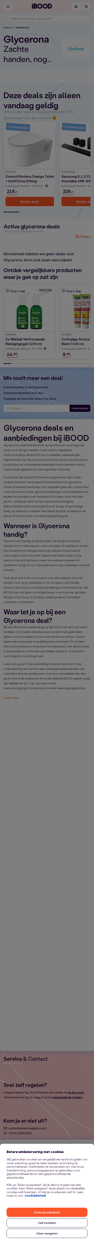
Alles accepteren (47, 1212)
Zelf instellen (47, 1223)
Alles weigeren (47, 1233)
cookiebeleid (35, 1195)
